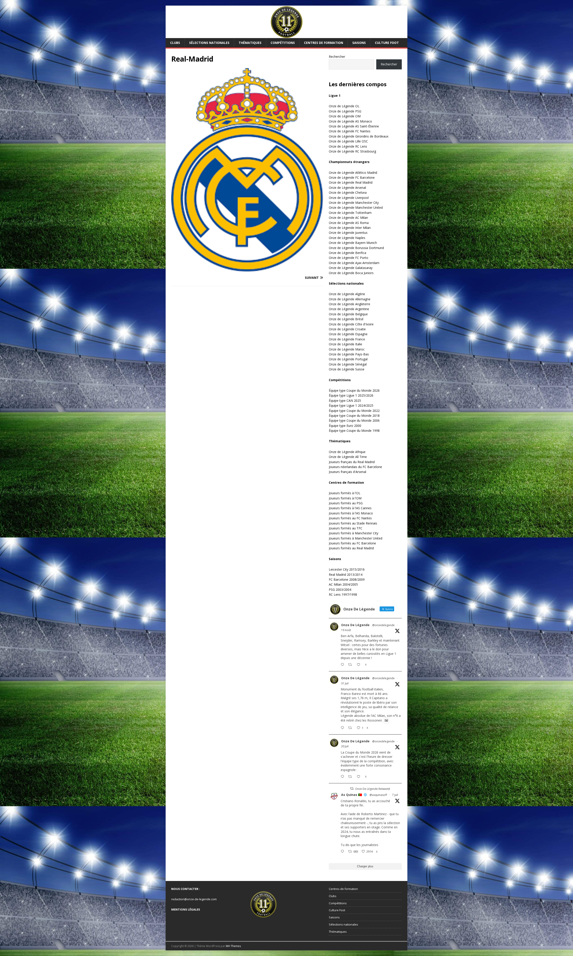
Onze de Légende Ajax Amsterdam (354, 263)
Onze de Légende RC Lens (348, 146)
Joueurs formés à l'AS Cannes (350, 508)
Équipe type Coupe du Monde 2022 (354, 410)
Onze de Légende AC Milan (348, 217)
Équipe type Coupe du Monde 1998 (354, 430)
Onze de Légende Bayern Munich (353, 243)
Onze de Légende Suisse (346, 369)
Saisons (359, 43)
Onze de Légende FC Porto (348, 258)
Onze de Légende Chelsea (348, 192)
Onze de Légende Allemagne (349, 299)
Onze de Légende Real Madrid (350, 182)
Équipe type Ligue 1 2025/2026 (351, 395)
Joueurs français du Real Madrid (352, 462)
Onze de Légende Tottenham (350, 213)
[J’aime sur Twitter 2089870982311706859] (360, 665)
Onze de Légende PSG (345, 111)
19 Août (346, 630)
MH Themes (233, 946)
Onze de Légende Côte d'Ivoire (351, 324)
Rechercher (337, 56)
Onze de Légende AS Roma (349, 223)
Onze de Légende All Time (348, 457)
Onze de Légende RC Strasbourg (352, 151)
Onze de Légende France (347, 339)
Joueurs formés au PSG (346, 503)
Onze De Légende (355, 625)
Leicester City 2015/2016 (347, 569)
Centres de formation (323, 43)
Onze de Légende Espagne (348, 334)
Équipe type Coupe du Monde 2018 (354, 415)
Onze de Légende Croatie (347, 329)
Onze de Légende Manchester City (354, 202)
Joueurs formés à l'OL (344, 493)
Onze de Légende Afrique (347, 452)
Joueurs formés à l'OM (345, 498)
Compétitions (283, 43)
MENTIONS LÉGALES (185, 909)
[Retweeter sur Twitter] (351, 788)
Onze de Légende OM (345, 116)
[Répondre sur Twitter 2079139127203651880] (343, 777)
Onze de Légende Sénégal (348, 364)
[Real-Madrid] (247, 269)
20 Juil (345, 746)
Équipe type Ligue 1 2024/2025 (351, 405)
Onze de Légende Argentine (349, 309)
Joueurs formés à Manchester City (353, 533)
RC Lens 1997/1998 (343, 594)
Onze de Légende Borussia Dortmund (356, 248)
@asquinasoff (378, 795)
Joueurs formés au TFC (345, 528)
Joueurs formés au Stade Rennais (353, 523)
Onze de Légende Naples (347, 238)
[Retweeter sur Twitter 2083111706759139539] (351, 728)
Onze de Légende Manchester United (356, 207)
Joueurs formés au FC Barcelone (352, 543)
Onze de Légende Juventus (348, 232)
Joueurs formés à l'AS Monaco (351, 513)
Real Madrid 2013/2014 (345, 574)
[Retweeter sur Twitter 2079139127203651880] (351, 777)
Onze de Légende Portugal (348, 359)
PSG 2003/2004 (340, 589)
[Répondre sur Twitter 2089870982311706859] (343, 665)
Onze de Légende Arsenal (347, 187)
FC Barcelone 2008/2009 (347, 579)
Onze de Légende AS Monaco (350, 121)
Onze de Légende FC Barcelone (352, 177)
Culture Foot (387, 43)
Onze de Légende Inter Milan (350, 228)
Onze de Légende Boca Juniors (351, 273)
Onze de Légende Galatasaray (350, 268)
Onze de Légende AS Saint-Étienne (354, 126)
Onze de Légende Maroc (347, 349)
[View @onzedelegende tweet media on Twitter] (386, 720)
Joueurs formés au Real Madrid (351, 548)
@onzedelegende (383, 625)
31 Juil (345, 683)
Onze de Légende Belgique (348, 314)
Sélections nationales (209, 43)
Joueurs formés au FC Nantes (350, 518)
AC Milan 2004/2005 (343, 584)
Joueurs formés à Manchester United (355, 538)
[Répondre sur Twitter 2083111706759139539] (343, 728)
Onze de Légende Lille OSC (348, 141)
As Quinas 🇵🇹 (351, 795)
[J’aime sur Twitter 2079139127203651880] (360, 777)
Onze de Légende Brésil (346, 319)
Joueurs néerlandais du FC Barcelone (355, 467)
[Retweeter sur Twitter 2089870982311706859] (351, 665)
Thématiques (250, 43)
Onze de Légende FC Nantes (349, 131)
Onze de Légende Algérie (347, 294)
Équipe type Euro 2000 (345, 425)
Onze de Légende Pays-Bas (349, 354)
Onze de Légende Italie (345, 344)
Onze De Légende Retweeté (372, 789)
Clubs (175, 43)
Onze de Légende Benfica (347, 253)
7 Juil (395, 795)
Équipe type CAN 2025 (345, 400)
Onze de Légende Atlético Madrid (353, 172)
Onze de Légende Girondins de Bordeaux (358, 136)
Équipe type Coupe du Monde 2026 (354, 390)
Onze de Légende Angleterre (349, 304)
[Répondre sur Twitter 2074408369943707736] (343, 852)
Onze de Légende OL (344, 106)
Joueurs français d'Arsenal (347, 472)
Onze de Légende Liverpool (349, 197)
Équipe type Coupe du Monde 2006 (354, 420)
